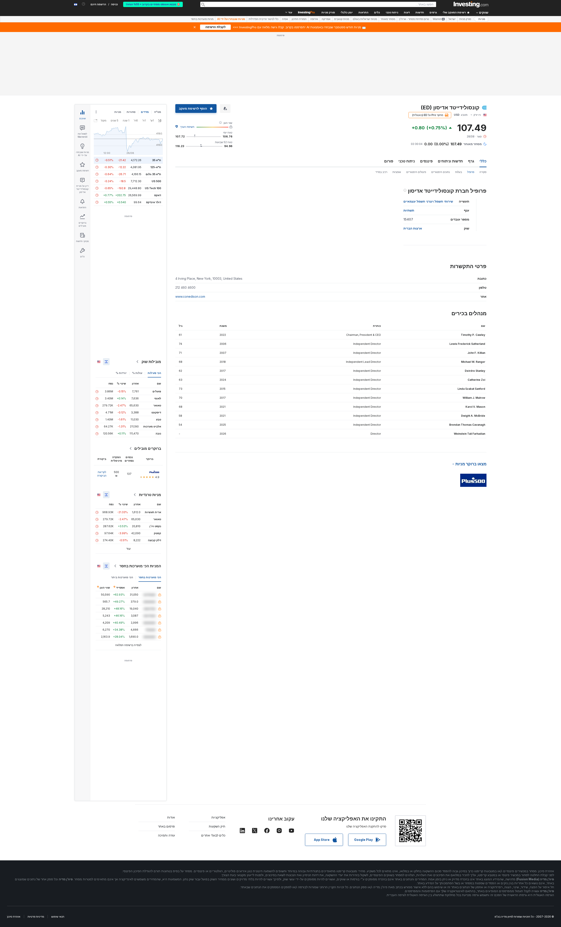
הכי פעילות (154, 373)
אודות (171, 817)
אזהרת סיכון (13, 916)
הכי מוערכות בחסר (149, 577)
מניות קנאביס (341, 19)
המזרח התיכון (299, 19)
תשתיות (408, 210)
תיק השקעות (217, 826)
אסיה (285, 19)
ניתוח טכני (406, 161)
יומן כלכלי (347, 12)
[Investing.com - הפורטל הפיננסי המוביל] (471, 4)
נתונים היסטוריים (440, 172)
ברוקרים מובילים (147, 448)
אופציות (396, 172)
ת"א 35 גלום (153, 174)
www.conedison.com (190, 296)
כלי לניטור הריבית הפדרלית (263, 19)
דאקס (157, 195)
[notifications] (83, 4)
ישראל (452, 19)
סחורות (131, 112)
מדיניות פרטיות (36, 916)
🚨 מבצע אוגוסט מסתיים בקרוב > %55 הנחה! (153, 4)
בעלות (458, 172)
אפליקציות (218, 817)
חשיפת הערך (187, 126)
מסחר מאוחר (388, 19)
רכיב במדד (381, 172)
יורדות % (121, 373)
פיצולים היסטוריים (416, 172)
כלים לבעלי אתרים (213, 835)
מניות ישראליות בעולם (365, 19)
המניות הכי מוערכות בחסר (140, 566)
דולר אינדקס (153, 202)
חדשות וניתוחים (450, 161)
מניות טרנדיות (150, 495)
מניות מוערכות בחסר (202, 19)
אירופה (314, 19)
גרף (471, 161)
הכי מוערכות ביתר (122, 577)
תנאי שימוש (57, 916)
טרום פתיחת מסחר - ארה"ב (414, 19)
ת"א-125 (155, 167)
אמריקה (326, 19)
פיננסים (426, 161)
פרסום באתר (166, 826)
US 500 (156, 181)
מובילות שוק (151, 361)
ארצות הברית (412, 228)
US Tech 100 (153, 188)
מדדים (145, 112)
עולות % (137, 373)
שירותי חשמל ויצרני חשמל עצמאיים (428, 201)
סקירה (482, 172)
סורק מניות (328, 12)
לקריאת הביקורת (102, 473)
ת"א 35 (156, 160)
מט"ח (157, 112)
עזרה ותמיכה (166, 835)
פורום (388, 161)
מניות (481, 19)
